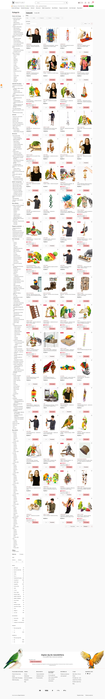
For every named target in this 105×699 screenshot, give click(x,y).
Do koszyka (35, 52)
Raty (25, 681)
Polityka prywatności (64, 674)
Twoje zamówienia (40, 674)
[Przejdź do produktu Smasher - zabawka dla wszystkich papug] (50, 63)
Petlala (15, 602)
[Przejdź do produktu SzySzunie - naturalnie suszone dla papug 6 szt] (67, 284)
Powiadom (86, 52)
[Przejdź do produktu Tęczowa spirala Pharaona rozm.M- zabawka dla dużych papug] (33, 367)
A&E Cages (16, 567)
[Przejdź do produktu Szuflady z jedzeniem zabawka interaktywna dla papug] (67, 256)
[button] (66, 3)
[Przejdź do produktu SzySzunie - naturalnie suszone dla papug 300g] (50, 284)
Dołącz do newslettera (36, 661)
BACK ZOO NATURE (17, 569)
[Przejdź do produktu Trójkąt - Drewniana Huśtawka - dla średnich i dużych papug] (67, 450)
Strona (85, 23)
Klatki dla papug (15, 679)
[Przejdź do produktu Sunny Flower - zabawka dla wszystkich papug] (84, 146)
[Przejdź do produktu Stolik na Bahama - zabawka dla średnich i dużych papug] (50, 146)
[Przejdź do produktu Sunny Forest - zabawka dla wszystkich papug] (33, 173)
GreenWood (16, 580)
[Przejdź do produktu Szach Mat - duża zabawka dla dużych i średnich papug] (33, 201)
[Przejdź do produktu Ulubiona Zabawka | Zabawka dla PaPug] (50, 505)
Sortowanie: (28, 21)
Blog (73, 683)
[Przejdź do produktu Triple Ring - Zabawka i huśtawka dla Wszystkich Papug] (84, 422)
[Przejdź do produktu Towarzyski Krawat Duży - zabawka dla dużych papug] (33, 422)
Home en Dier (16, 586)
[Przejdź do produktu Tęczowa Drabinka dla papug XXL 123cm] (84, 339)
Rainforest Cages (17, 604)
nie (14, 632)
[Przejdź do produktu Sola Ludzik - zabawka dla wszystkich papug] (50, 90)
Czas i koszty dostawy (53, 677)
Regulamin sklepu (80, 695)
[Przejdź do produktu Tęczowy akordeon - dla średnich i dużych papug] (84, 367)
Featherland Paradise (18, 578)
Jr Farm (15, 590)
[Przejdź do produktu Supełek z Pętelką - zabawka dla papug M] (50, 173)
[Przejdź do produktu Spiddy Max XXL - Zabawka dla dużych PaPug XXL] (33, 118)
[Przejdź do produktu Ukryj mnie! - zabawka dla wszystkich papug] (33, 505)
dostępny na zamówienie (18, 622)
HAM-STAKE (16, 582)
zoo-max (15, 612)
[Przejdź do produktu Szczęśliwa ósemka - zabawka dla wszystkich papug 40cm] (50, 229)
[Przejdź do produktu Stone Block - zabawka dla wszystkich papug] (67, 146)
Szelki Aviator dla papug (17, 677)
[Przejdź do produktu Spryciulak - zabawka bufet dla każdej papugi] (67, 118)
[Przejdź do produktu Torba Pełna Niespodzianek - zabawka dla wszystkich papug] (84, 395)
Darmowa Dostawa (28, 677)
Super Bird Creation (17, 606)
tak (14, 630)
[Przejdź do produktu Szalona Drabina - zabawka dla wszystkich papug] (50, 201)
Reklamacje (26, 675)
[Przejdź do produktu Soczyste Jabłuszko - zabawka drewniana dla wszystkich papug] (33, 90)
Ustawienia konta (39, 675)
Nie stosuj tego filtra (17, 628)
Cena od (13, 559)
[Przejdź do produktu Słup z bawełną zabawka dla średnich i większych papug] (67, 35)
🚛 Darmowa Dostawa (43, 6)
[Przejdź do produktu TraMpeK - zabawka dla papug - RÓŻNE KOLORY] (67, 422)
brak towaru (16, 618)
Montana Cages (17, 594)
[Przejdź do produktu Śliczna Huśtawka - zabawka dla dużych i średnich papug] (50, 312)
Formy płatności (51, 675)
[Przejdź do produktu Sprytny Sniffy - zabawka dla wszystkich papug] (84, 118)
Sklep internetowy (18, 695)
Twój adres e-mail (32, 659)
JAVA (15, 588)
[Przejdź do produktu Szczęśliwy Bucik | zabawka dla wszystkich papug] (67, 229)
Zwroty (25, 674)
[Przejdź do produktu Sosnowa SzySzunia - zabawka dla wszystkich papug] (67, 90)
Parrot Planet (16, 600)
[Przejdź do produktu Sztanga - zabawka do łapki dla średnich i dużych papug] (50, 256)
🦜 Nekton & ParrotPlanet (29, 6)
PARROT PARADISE (17, 598)
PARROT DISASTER (17, 596)
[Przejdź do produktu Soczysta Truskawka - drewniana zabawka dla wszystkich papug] (84, 63)
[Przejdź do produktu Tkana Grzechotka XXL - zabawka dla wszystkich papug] (67, 395)
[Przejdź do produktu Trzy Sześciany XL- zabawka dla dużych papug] (33, 478)
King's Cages (16, 592)
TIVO (15, 608)
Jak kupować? (63, 675)
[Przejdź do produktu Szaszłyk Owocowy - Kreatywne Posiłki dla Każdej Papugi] (33, 229)
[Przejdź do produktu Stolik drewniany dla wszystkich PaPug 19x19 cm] (33, 146)
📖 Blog (36, 6)
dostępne (15, 620)
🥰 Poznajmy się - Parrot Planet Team (18, 6)
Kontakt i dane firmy (77, 681)
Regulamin (26, 679)
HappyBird (16, 584)
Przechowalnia (39, 677)
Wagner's (15, 610)
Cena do (19, 559)
